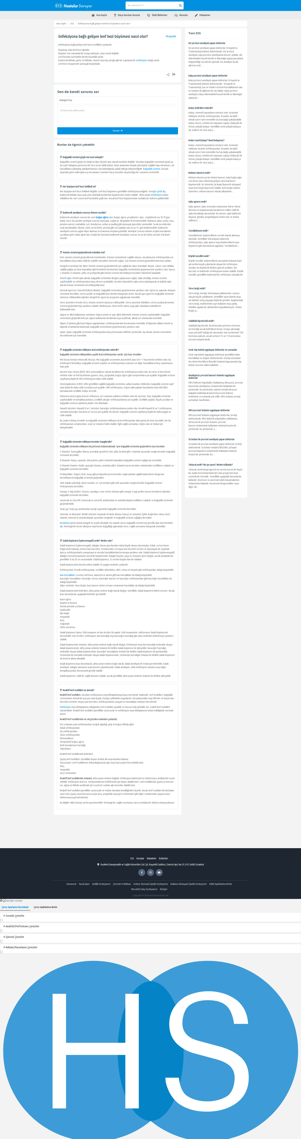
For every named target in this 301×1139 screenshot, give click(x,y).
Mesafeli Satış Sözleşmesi (144, 889)
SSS (72, 23)
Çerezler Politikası (122, 884)
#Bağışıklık (171, 36)
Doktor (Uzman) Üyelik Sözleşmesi (151, 884)
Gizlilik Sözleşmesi (101, 884)
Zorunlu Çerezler (14, 915)
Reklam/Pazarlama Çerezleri (21, 947)
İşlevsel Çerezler (14, 937)
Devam (116, 130)
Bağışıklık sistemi (151, 168)
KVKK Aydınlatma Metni (220, 884)
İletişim (163, 889)
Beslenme (65, 523)
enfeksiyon (141, 60)
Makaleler (151, 858)
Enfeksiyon (65, 707)
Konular (140, 858)
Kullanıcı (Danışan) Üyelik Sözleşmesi (189, 884)
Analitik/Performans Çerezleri (22, 926)
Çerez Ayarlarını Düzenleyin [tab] (15, 907)
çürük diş (161, 191)
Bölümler (163, 858)
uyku (69, 278)
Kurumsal (71, 884)
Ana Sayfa (61, 23)
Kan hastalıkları (67, 575)
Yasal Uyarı (84, 884)
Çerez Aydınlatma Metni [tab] (45, 907)
